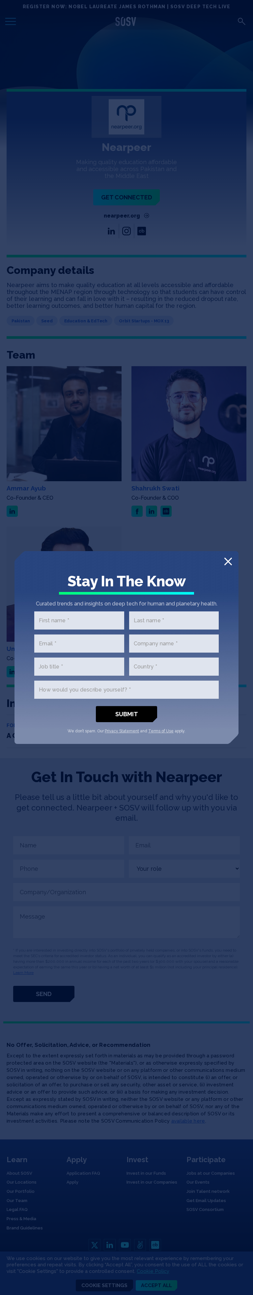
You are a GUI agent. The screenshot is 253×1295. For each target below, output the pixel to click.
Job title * (51, 666)
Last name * (149, 620)
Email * (47, 643)
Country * (145, 666)
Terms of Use (161, 731)
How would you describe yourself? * (85, 690)
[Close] (228, 561)
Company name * (156, 643)
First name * (54, 620)
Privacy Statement (122, 731)
